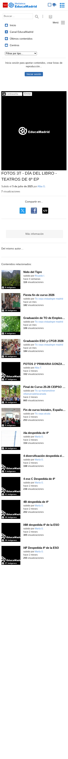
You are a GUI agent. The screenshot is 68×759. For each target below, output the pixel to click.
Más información (34, 233)
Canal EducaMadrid (21, 31)
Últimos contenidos (21, 38)
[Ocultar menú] (59, 23)
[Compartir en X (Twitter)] (23, 211)
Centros (14, 45)
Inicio (13, 25)
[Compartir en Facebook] (34, 211)
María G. (39, 437)
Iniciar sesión (34, 74)
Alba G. (41, 186)
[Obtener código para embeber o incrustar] (45, 211)
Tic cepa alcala (42, 414)
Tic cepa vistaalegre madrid (49, 299)
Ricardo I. (40, 276)
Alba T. (38, 368)
